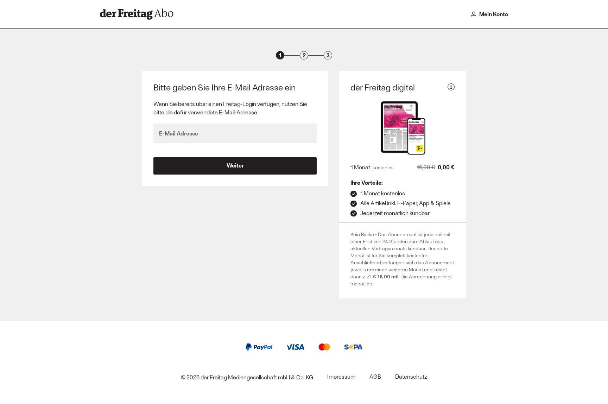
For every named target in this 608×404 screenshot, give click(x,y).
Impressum (341, 376)
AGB (375, 376)
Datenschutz (411, 376)
